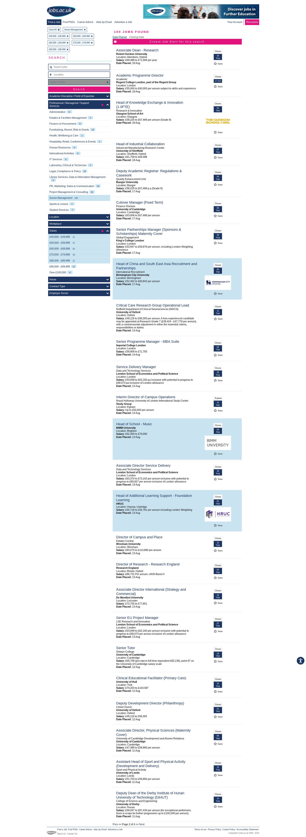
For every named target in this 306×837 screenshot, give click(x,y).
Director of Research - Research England (147, 564)
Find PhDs (69, 22)
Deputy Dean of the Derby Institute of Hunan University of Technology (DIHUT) (150, 795)
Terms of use (200, 829)
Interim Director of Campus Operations (145, 397)
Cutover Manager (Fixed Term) (139, 202)
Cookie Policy (228, 829)
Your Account (234, 22)
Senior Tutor (125, 648)
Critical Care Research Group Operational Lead (152, 305)
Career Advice (85, 22)
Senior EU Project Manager (137, 618)
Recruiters (252, 22)
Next (141, 824)
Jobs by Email (104, 22)
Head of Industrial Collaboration (140, 144)
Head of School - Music (134, 424)
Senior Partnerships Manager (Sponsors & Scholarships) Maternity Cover (148, 232)
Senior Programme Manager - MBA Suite (147, 342)
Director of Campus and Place (139, 537)
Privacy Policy (214, 829)
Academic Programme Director (140, 75)
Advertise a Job (123, 22)
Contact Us (72, 834)
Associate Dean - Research (137, 50)
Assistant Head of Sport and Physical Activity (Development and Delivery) (150, 764)
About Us (61, 834)
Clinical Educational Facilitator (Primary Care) (151, 678)
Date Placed (120, 37)
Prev (115, 824)
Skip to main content (12, 2)
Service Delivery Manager (136, 367)
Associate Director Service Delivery (143, 465)
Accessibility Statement (248, 829)
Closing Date (136, 37)
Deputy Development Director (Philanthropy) (150, 703)
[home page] (61, 12)
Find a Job (54, 22)
